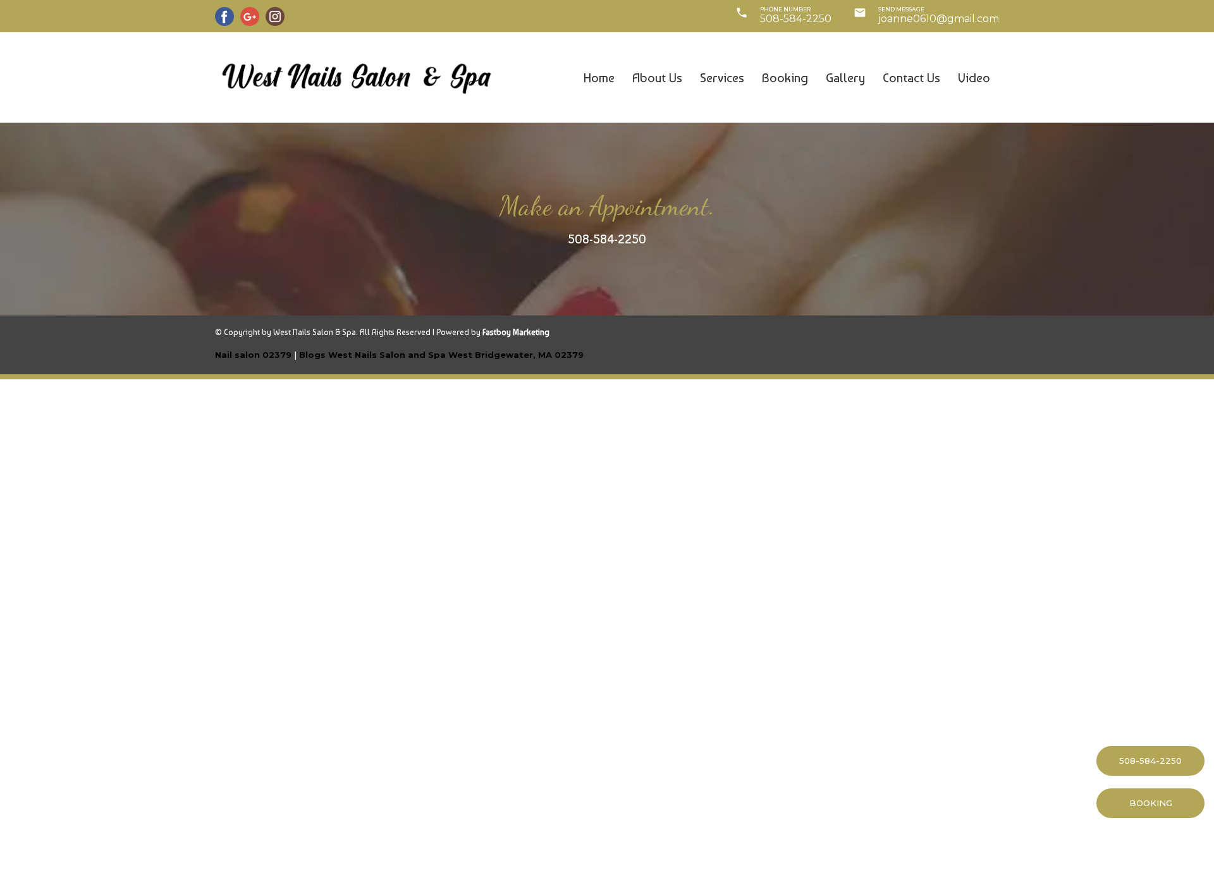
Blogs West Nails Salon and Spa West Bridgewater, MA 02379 (441, 355)
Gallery (845, 77)
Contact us (911, 77)
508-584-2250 (607, 239)
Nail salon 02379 (253, 355)
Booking (785, 77)
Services (722, 77)
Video (974, 77)
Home (599, 77)
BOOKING (1150, 803)
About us (657, 77)
